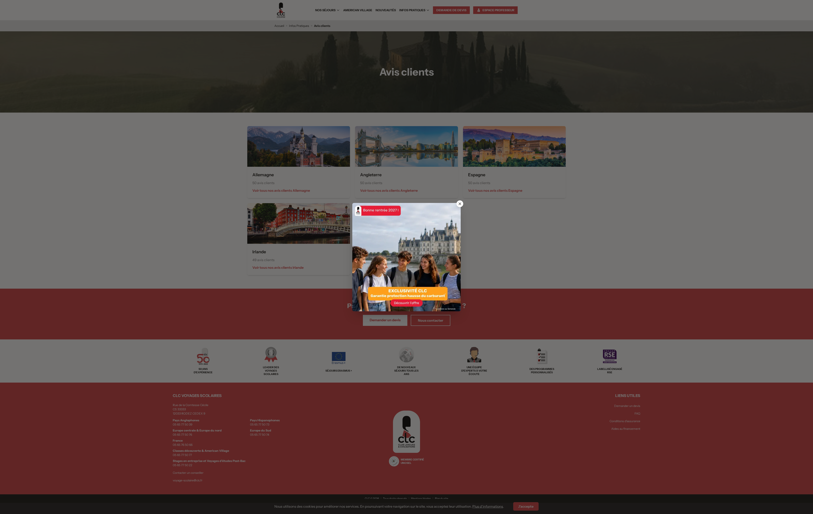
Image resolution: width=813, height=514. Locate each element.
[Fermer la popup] (459, 203)
